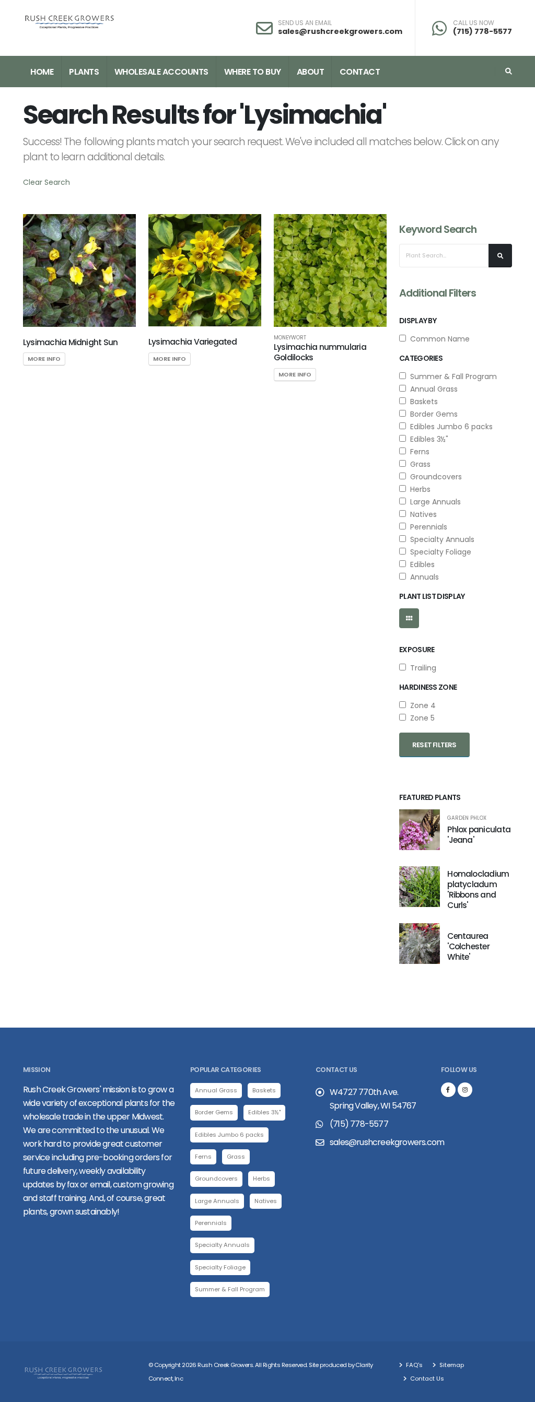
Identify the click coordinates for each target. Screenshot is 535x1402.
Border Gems (432, 414)
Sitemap (451, 1365)
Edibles (420, 564)
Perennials (426, 527)
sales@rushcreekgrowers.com (340, 31)
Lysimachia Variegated (192, 341)
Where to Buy (252, 72)
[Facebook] (448, 1089)
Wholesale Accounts (161, 72)
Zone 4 (421, 705)
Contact (360, 72)
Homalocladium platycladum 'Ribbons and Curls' (478, 889)
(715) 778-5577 (482, 31)
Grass (418, 464)
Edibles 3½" (427, 439)
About (310, 72)
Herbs (418, 489)
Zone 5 (420, 718)
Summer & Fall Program (451, 376)
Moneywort (290, 337)
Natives (421, 514)
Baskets (422, 401)
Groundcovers (434, 477)
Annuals (422, 577)
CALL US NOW (473, 23)
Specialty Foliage (438, 552)
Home (41, 72)
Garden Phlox (466, 818)
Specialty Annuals (440, 539)
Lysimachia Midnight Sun (70, 342)
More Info (44, 359)
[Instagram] (465, 1089)
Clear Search (46, 182)
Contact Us (426, 1378)
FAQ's (413, 1365)
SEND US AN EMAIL (305, 23)
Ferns (417, 451)
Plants (84, 72)
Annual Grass (432, 389)
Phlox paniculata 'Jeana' (478, 834)
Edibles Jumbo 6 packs (449, 426)
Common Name (438, 339)
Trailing (421, 668)
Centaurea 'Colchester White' (468, 946)
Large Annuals (433, 502)
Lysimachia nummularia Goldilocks (320, 352)
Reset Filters (434, 744)
